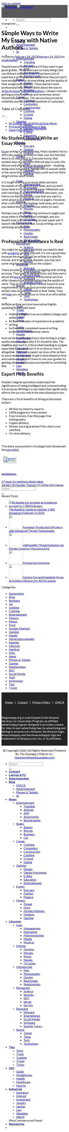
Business (14, 600)
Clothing (29, 844)
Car (26, 837)
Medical (14, 649)
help (9, 294)
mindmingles (9, 60)
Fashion (28, 149)
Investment (23, 1099)
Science (28, 247)
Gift (11, 1068)
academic (14, 253)
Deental (21, 121)
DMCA (59, 702)
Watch (20, 1117)
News (12, 656)
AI (17, 51)
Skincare (29, 1012)
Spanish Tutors (33, 1026)
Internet (14, 642)
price (17, 276)
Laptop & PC (17, 775)
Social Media (17, 673)
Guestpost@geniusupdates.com (35, 757)
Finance (14, 618)
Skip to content (11, 3)
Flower (28, 904)
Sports (20, 1029)
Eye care (29, 146)
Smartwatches (19, 778)
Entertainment (25, 58)
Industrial (15, 1089)
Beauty (28, 827)
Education (30, 879)
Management (32, 928)
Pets (26, 970)
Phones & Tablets (27, 48)
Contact (14, 27)
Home (9, 702)
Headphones (24, 1075)
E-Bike (28, 132)
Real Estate (31, 236)
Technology (31, 299)
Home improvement (21, 639)
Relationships (17, 667)
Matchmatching (34, 935)
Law (18, 365)
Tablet (28, 1033)
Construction (32, 107)
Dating (28, 118)
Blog (12, 597)
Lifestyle (14, 646)
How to (21, 1085)
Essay (5, 151)
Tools (19, 1050)
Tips (12, 684)
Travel (13, 687)
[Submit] (17, 24)
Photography (32, 229)
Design (28, 869)
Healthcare (23, 1082)
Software (29, 1022)
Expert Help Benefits (21, 130)
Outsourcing (24, 967)
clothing (14, 607)
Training (21, 1057)
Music (27, 956)
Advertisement (25, 44)
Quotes (28, 233)
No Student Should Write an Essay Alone (33, 123)
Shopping (22, 1008)
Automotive (16, 593)
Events (20, 886)
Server (28, 1001)
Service (28, 1005)
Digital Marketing (35, 128)
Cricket (28, 114)
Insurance (22, 1092)
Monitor (29, 949)
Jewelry (21, 1103)
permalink (12, 449)
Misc (12, 653)
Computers (31, 104)
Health (20, 334)
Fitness (20, 900)
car (11, 604)
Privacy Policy (41, 702)
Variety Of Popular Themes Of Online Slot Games (32, 485)
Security (29, 994)
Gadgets (29, 914)
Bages (20, 823)
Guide (20, 1071)
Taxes (27, 1036)
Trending (29, 62)
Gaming (14, 632)
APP (26, 813)
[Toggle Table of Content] (4, 117)
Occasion (30, 963)
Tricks (20, 1064)
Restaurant (23, 987)
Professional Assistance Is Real (27, 126)
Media (28, 939)
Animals (29, 809)
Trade (20, 310)
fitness (13, 621)
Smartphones (32, 1015)
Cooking (14, 611)
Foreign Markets (19, 628)
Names (28, 960)
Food (12, 625)
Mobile (21, 946)
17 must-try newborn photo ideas (22, 481)
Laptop (20, 1106)
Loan (19, 925)
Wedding (22, 369)
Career (20, 841)
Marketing (30, 932)
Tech (12, 677)
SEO (11, 670)
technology (16, 680)
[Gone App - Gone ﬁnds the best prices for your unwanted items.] (17, 6)
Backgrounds (32, 820)
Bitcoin (28, 830)
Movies (28, 208)
